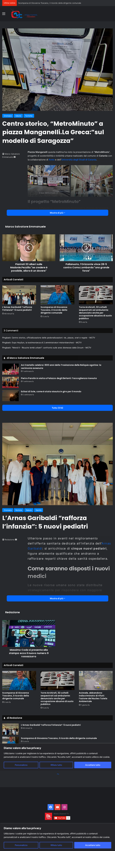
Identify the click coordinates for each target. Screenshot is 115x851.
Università (67, 159)
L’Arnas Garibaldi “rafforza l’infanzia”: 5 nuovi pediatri (17, 308)
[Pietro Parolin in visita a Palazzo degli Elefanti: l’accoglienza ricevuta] (10, 382)
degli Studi (79, 159)
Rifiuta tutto (56, 845)
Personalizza (21, 845)
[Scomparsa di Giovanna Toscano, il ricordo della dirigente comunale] (57, 294)
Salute (18, 116)
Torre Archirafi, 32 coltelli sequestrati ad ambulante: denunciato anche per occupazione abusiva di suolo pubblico (95, 313)
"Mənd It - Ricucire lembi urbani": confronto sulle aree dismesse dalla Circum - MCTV (51, 347)
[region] (57, 837)
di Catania (90, 159)
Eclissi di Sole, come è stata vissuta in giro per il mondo (51, 391)
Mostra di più (57, 212)
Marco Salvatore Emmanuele (25, 226)
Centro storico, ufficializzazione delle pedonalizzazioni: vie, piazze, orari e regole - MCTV (53, 337)
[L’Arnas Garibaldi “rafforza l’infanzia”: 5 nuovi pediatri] (19, 294)
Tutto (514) (57, 408)
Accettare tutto (92, 845)
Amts (52, 159)
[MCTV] (24, 13)
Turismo (28, 116)
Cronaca (8, 116)
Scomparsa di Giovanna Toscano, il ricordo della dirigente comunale (54, 310)
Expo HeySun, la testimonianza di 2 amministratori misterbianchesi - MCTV (47, 342)
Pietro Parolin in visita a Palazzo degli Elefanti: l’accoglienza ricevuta (59, 378)
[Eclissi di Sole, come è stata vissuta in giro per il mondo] (10, 395)
